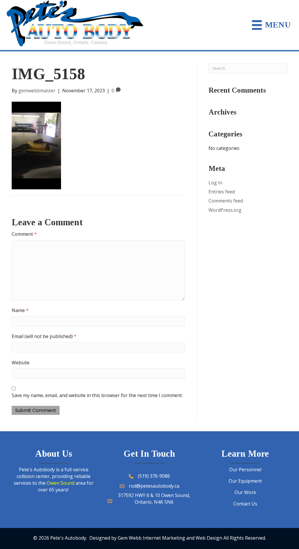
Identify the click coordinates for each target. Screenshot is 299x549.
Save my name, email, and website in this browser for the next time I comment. (97, 395)
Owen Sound (60, 483)
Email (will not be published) (44, 336)
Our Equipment (245, 481)
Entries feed (221, 191)
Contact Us (245, 503)
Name (20, 310)
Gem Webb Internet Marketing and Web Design (170, 538)
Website (20, 362)
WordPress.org (224, 210)
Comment (24, 234)
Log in (215, 182)
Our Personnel (245, 469)
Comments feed (225, 201)
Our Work (245, 492)
